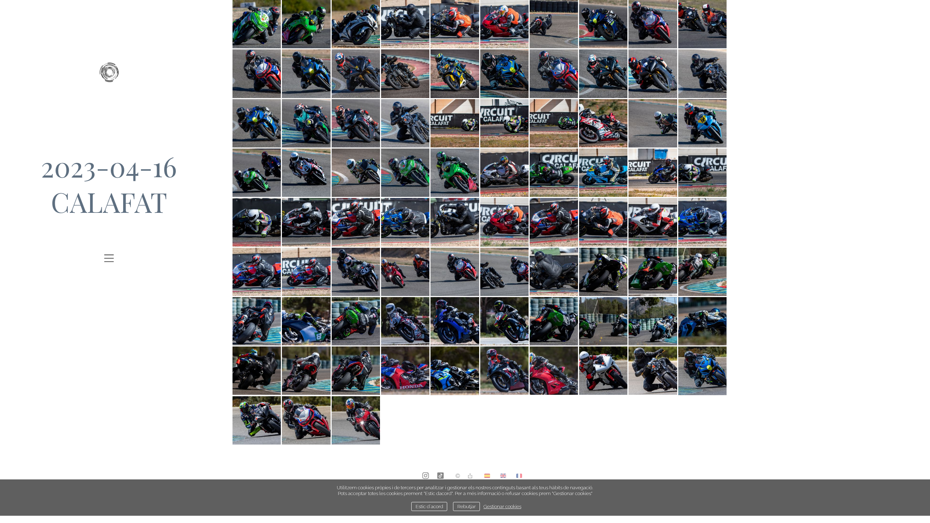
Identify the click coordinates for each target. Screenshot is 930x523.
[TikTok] (440, 476)
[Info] (457, 476)
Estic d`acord (429, 506)
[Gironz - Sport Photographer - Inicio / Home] (109, 77)
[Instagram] (425, 476)
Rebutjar (466, 506)
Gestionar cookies (502, 506)
